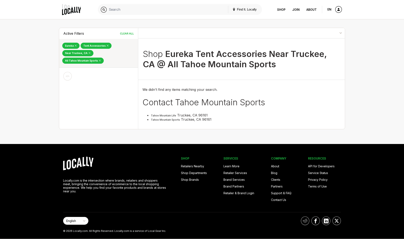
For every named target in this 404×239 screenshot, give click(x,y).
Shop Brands (190, 179)
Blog (274, 173)
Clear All (127, 33)
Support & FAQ (281, 193)
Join (296, 9)
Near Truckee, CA (76, 53)
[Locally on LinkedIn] (326, 221)
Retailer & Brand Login (238, 193)
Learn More (231, 166)
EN (329, 9)
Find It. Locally (246, 9)
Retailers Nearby (192, 166)
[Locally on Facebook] (315, 221)
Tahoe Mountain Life (163, 115)
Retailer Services (235, 173)
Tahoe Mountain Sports (165, 119)
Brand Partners (233, 186)
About (311, 9)
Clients (275, 179)
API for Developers (321, 166)
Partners (277, 186)
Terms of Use (317, 186)
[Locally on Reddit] (305, 221)
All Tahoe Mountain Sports (81, 60)
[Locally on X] (336, 221)
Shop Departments (194, 173)
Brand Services (234, 179)
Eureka (69, 45)
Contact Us (278, 200)
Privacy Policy (318, 179)
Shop (281, 9)
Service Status (318, 173)
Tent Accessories (94, 45)
